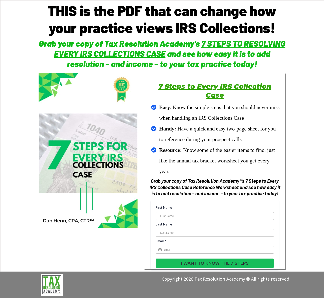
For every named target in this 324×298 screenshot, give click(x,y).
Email (161, 241)
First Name (164, 207)
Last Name (164, 224)
